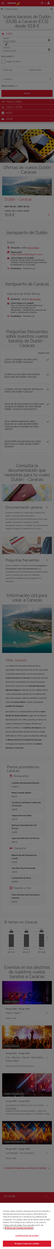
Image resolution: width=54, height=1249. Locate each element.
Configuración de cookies (27, 1235)
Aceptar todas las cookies (27, 1243)
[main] (27, 1226)
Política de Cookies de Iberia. (19, 1228)
